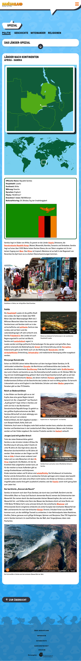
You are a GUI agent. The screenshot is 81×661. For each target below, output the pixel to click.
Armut (37, 347)
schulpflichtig (42, 473)
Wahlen (29, 378)
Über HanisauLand (41, 630)
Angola (51, 243)
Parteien (51, 378)
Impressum (41, 636)
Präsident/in (15, 336)
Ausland (58, 431)
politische (24, 327)
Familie (55, 482)
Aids (12, 456)
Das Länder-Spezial (17, 42)
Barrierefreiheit (41, 646)
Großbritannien (68, 369)
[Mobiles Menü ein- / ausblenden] (77, 4)
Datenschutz (41, 641)
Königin (40, 510)
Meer (22, 251)
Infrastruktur (33, 353)
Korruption (66, 347)
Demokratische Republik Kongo (16, 245)
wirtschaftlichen (11, 353)
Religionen (54, 33)
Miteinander (38, 33)
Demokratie (53, 350)
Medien (61, 383)
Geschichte (21, 33)
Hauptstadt (11, 313)
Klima (30, 251)
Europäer (27, 366)
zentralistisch (19, 341)
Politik (6, 33)
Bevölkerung (32, 369)
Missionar (61, 504)
